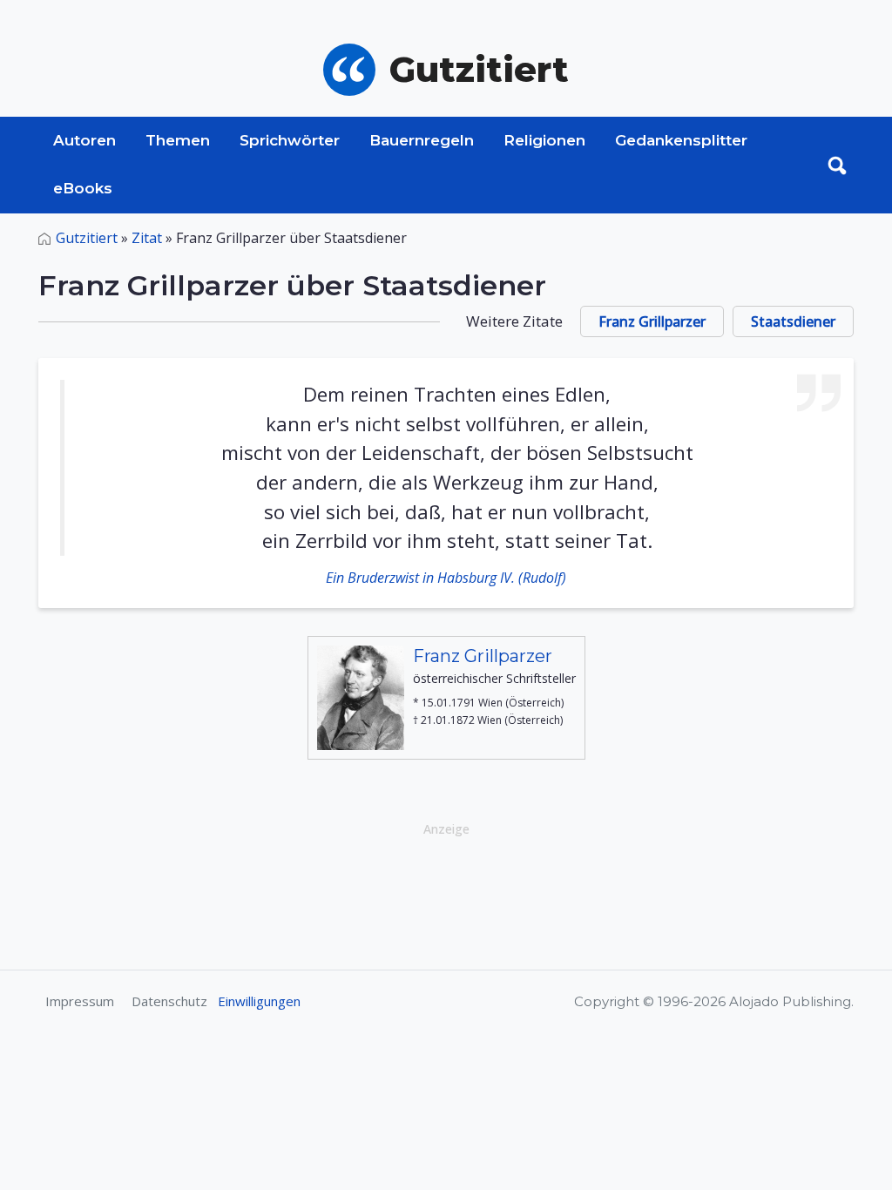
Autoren (84, 140)
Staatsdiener (793, 321)
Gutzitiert (87, 237)
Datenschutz (169, 1001)
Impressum (79, 1001)
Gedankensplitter (681, 140)
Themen (177, 140)
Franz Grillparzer (652, 321)
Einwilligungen (259, 1001)
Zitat (147, 237)
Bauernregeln (421, 140)
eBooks (82, 188)
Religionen (544, 140)
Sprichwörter (290, 140)
